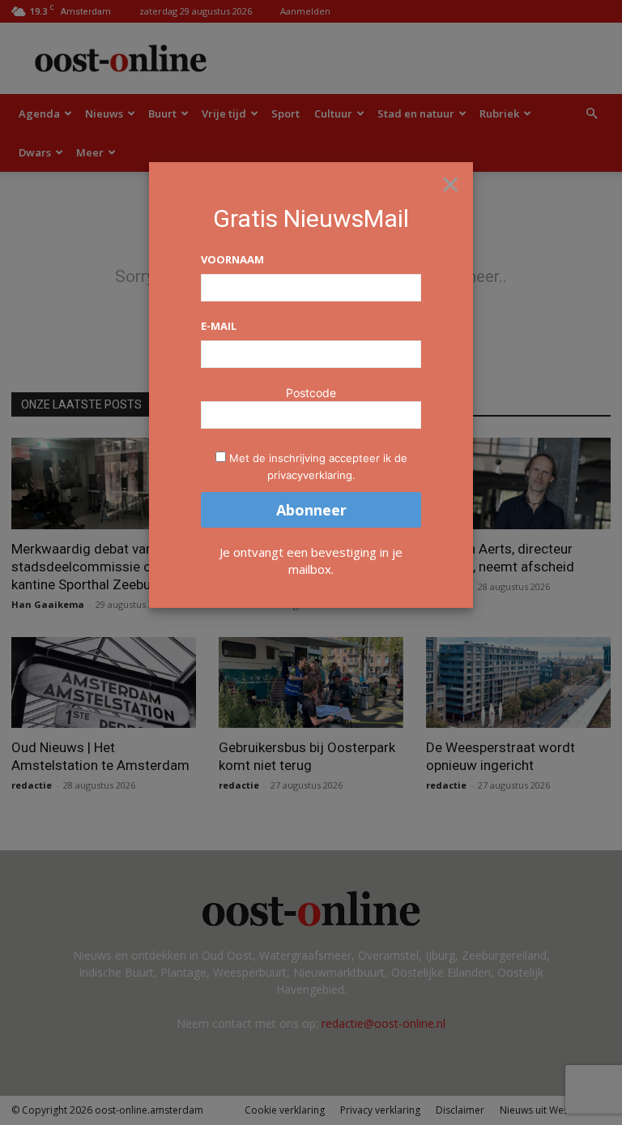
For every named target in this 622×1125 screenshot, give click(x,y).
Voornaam (232, 259)
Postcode (311, 393)
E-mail (218, 326)
